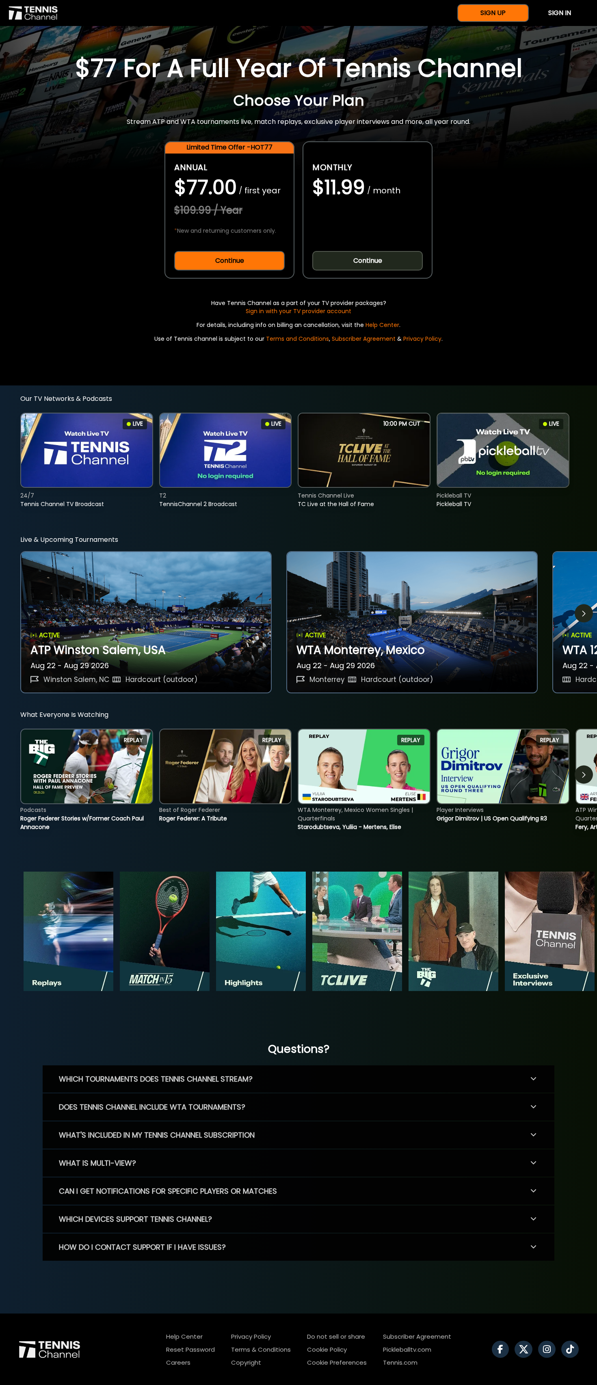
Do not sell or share (336, 1336)
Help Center (382, 325)
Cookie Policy (327, 1349)
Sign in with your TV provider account (298, 311)
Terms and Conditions (297, 339)
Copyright (246, 1362)
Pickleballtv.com (407, 1349)
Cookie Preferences (337, 1362)
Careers (178, 1362)
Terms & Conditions (261, 1349)
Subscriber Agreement (364, 339)
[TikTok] (572, 1349)
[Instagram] (549, 1349)
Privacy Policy (422, 339)
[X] (525, 1349)
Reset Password (190, 1349)
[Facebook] (502, 1349)
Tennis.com (400, 1362)
